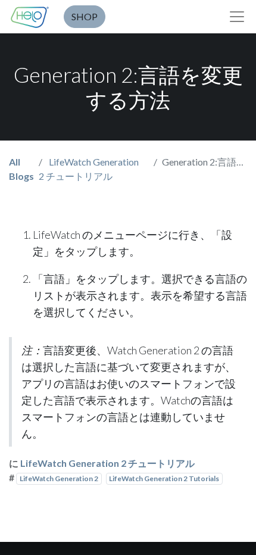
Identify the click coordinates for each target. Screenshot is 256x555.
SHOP (84, 16)
